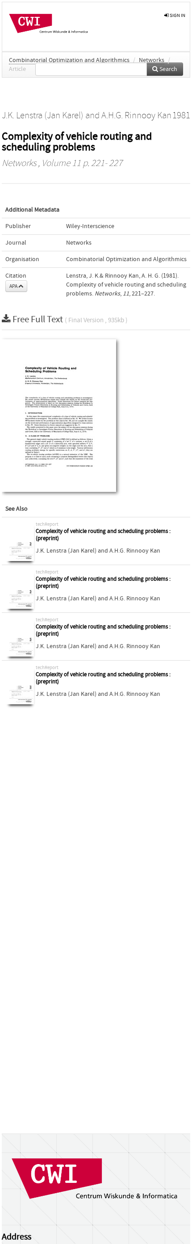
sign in (177, 15)
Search (167, 69)
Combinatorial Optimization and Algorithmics (69, 60)
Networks (151, 60)
